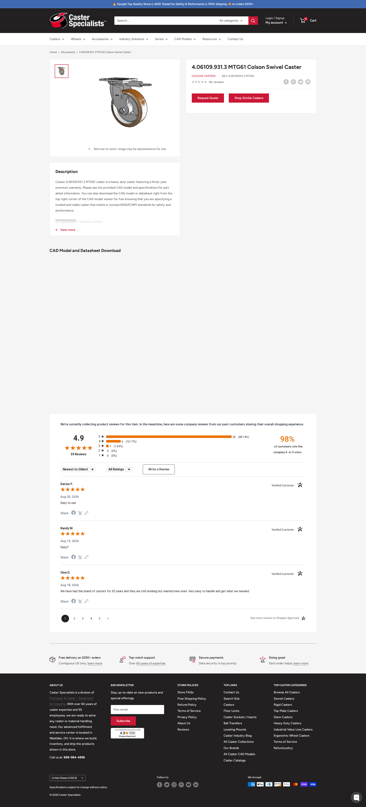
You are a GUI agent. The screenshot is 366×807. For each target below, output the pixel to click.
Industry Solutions (131, 39)
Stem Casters (283, 717)
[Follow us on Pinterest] (181, 784)
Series (159, 39)
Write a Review (158, 469)
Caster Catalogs (235, 760)
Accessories (100, 39)
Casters (55, 39)
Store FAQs (185, 692)
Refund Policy (187, 704)
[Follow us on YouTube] (188, 784)
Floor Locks (231, 711)
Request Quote (207, 98)
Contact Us (235, 39)
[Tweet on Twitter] (300, 81)
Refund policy (283, 748)
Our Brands (231, 748)
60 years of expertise (150, 663)
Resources (209, 39)
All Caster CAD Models (239, 754)
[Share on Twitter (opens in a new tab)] (80, 513)
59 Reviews (84, 454)
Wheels (76, 39)
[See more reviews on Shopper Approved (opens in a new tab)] (86, 513)
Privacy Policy (187, 717)
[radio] (183, 436)
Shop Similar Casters (248, 98)
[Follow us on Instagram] (174, 784)
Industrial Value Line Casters (293, 729)
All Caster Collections (239, 741)
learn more (94, 663)
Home (53, 52)
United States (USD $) (64, 777)
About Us (183, 723)
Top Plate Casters (286, 711)
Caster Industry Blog (238, 735)
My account (275, 22)
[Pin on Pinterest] (293, 81)
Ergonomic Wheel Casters (291, 735)
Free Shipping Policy (191, 698)
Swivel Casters (284, 698)
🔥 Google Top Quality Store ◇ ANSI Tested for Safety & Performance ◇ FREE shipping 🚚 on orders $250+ (183, 4)
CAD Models (183, 39)
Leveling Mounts (235, 729)
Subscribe (123, 721)
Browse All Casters (287, 692)
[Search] (253, 20)
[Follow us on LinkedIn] (195, 784)
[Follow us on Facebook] (159, 784)
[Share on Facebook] (286, 81)
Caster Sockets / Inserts (240, 717)
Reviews (183, 729)
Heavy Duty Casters (287, 723)
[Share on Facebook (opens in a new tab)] (73, 513)
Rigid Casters (283, 704)
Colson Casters (204, 76)
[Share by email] (308, 81)
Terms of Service (189, 711)
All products (68, 52)
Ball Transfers (233, 723)
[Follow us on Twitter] (166, 784)
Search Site (232, 698)
